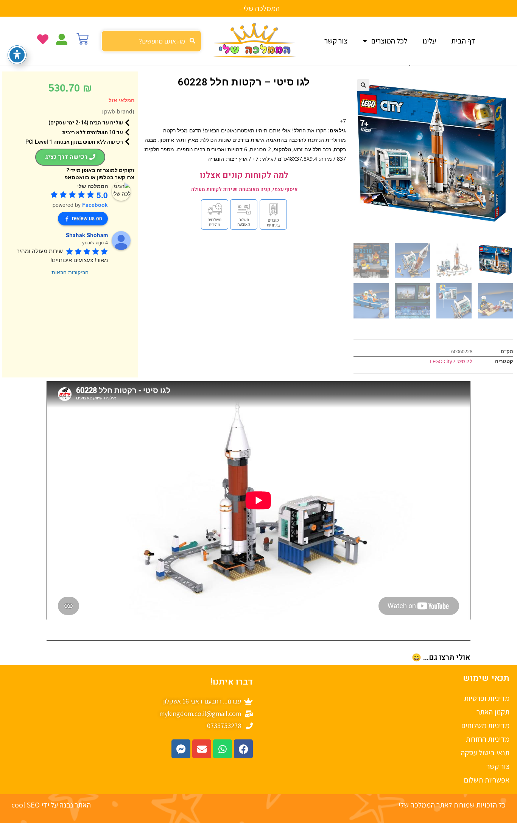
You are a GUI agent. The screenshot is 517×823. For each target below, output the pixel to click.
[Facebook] (243, 748)
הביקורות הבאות (70, 272)
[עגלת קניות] (82, 39)
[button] (363, 85)
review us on (87, 218)
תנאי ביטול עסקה (485, 753)
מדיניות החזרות (487, 739)
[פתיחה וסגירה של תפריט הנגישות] (17, 55)
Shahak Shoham (87, 235)
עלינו (429, 41)
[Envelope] (201, 748)
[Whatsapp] (222, 748)
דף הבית (463, 41)
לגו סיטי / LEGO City (451, 361)
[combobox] (151, 41)
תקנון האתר (493, 712)
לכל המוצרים (389, 41)
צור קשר (335, 41)
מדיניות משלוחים (485, 725)
